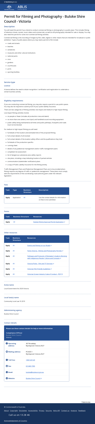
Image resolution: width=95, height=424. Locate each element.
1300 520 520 (30, 360)
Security (49, 411)
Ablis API (56, 411)
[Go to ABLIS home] (15, 7)
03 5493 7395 (30, 366)
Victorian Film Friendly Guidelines (39, 269)
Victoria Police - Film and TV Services (40, 264)
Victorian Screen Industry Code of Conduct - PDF (45, 274)
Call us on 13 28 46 (19, 414)
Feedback (82, 411)
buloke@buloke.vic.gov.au (35, 372)
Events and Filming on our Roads (39, 245)
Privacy (42, 411)
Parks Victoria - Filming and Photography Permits (45, 251)
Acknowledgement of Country (15, 421)
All (24, 197)
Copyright (14, 411)
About (6, 411)
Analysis (74, 411)
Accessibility (33, 411)
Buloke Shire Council (34, 378)
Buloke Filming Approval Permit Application (49, 222)
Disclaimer (23, 411)
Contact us (65, 411)
